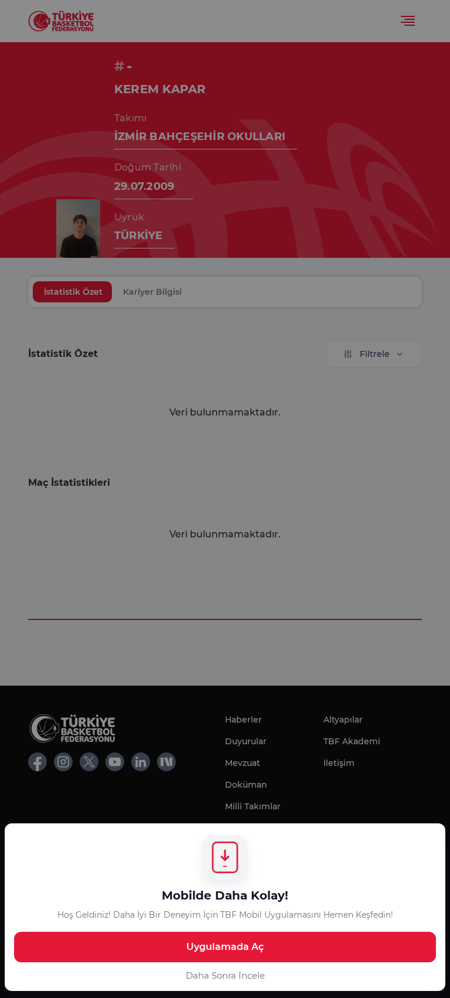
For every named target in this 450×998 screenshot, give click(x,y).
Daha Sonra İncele (225, 975)
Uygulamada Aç (225, 946)
